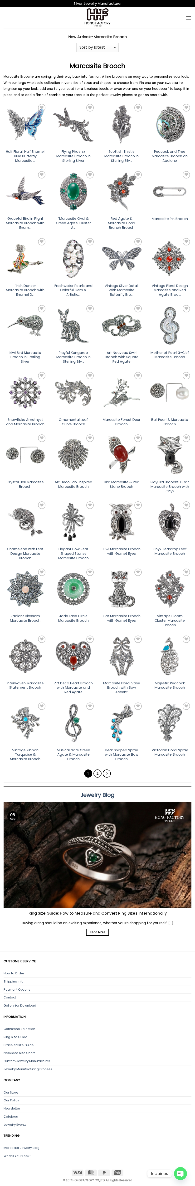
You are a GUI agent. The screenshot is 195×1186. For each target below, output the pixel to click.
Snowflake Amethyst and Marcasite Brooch (25, 421)
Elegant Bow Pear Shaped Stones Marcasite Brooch (73, 553)
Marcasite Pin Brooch (170, 219)
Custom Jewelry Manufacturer (27, 1061)
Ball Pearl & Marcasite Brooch (169, 421)
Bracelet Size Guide (19, 1045)
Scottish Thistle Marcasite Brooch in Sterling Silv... (121, 156)
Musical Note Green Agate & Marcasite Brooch (73, 754)
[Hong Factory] (97, 18)
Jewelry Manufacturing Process (28, 1069)
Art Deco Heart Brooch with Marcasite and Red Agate (73, 687)
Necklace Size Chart (19, 1053)
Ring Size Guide (15, 1037)
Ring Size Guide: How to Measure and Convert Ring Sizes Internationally (98, 913)
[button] (188, 18)
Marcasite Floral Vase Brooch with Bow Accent (121, 687)
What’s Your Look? (17, 1156)
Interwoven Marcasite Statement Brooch (25, 685)
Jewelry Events (15, 1124)
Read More (97, 932)
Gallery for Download (20, 1005)
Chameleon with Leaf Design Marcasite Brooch (25, 553)
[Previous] (10, 863)
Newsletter (12, 1108)
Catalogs (11, 1116)
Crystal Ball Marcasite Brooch (25, 484)
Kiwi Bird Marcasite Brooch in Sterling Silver (25, 357)
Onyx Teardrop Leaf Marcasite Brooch (170, 551)
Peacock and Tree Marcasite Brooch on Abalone (170, 156)
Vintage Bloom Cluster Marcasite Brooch (170, 620)
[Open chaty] (180, 1173)
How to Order (14, 973)
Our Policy (11, 1100)
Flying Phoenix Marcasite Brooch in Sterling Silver (73, 156)
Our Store (11, 1092)
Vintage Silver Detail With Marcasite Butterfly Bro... (121, 290)
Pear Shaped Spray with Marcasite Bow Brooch (121, 754)
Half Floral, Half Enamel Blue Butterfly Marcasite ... (25, 156)
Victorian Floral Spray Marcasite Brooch (170, 752)
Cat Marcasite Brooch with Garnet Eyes (122, 618)
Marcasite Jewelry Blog (21, 1147)
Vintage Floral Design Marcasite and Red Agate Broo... (170, 290)
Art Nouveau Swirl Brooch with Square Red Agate (121, 357)
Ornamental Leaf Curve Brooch (73, 421)
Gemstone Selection (19, 1029)
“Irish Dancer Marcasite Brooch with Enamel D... (25, 290)
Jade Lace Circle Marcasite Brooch (73, 618)
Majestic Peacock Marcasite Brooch (170, 685)
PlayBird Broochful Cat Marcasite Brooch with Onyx (170, 486)
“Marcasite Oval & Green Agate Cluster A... (73, 223)
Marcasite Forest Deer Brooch (121, 421)
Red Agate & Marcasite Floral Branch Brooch (121, 223)
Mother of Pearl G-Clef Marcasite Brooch (170, 355)
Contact (10, 997)
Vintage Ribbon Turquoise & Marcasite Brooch (25, 754)
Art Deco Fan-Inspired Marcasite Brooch (73, 484)
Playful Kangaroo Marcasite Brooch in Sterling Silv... (73, 357)
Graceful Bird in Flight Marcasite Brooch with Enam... (25, 223)
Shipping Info (14, 981)
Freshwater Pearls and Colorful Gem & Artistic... (73, 290)
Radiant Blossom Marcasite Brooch (25, 618)
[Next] (107, 773)
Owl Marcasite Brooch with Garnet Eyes (122, 551)
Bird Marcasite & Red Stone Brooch (121, 484)
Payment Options (17, 989)
